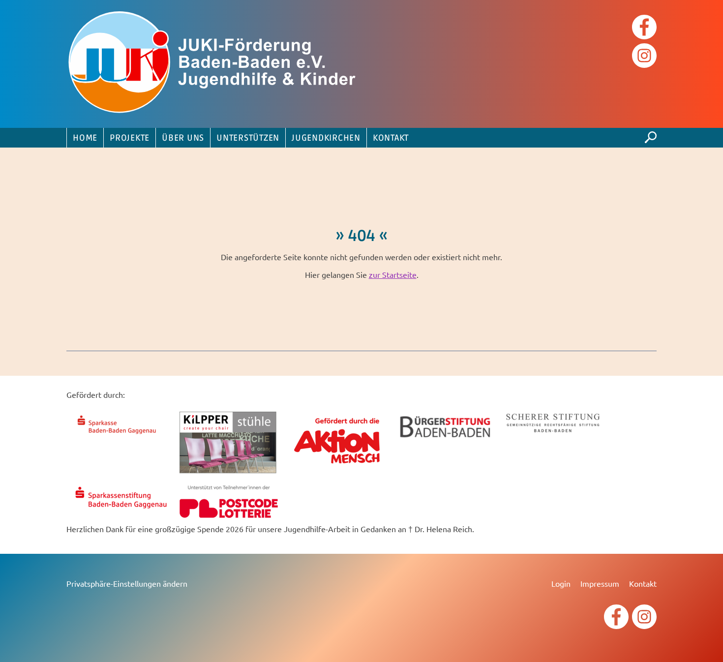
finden (651, 134)
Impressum (599, 583)
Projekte (130, 138)
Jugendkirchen (326, 138)
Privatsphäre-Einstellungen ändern (126, 583)
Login (561, 583)
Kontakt (391, 138)
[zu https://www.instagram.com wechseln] (644, 56)
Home (85, 138)
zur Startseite (393, 274)
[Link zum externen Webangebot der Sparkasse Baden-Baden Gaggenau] (120, 435)
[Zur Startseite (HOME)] (214, 64)
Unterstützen (247, 138)
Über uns (183, 138)
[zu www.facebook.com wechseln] (644, 28)
